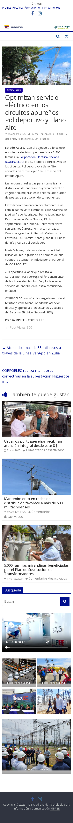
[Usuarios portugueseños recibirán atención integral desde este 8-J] (36, 403)
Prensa (35, 134)
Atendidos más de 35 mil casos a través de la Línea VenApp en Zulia (31, 350)
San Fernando (42, 138)
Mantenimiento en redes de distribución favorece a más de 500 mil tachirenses (33, 502)
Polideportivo (25, 138)
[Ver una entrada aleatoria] (66, 36)
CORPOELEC (59, 134)
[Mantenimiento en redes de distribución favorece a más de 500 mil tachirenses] (36, 461)
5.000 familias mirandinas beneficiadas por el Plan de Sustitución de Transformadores (36, 569)
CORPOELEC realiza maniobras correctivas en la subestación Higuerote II (35, 376)
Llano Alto (10, 138)
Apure (48, 134)
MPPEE (55, 808)
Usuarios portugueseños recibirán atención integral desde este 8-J (33, 443)
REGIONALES (14, 90)
